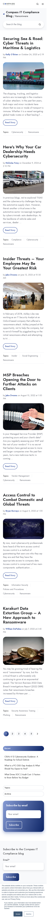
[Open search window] (37, 4)
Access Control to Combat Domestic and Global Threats (23, 499)
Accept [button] (18, 914)
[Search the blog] (39, 24)
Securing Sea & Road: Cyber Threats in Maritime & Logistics (23, 43)
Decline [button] (28, 914)
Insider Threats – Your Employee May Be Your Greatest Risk (23, 263)
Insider (14, 355)
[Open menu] (42, 4)
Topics (7, 787)
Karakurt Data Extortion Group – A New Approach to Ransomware (22, 615)
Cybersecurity (17, 132)
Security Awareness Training (23, 710)
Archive (8, 793)
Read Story (10, 122)
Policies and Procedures (13, 589)
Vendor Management (20, 475)
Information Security (20, 585)
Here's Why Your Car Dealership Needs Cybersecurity (22, 151)
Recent (7, 748)
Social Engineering (30, 355)
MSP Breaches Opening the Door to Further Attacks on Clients (22, 382)
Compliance (16, 239)
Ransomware (33, 132)
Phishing (6, 715)
